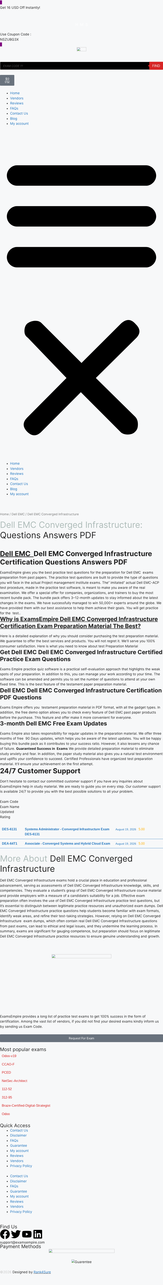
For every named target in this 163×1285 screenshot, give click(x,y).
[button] (81, 296)
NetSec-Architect (14, 1081)
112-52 (7, 1089)
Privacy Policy (21, 1166)
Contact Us (19, 113)
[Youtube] (27, 1234)
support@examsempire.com (22, 1242)
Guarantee (18, 1146)
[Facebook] (5, 1234)
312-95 (7, 1097)
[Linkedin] (38, 1234)
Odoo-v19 (9, 1056)
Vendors (16, 98)
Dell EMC (18, 514)
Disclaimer (18, 1135)
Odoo (6, 1114)
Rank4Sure (42, 1272)
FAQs (14, 108)
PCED (6, 1072)
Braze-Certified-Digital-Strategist (26, 1105)
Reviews (16, 103)
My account (19, 124)
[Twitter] (16, 1234)
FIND (156, 66)
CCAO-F (8, 1064)
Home (15, 93)
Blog (13, 119)
